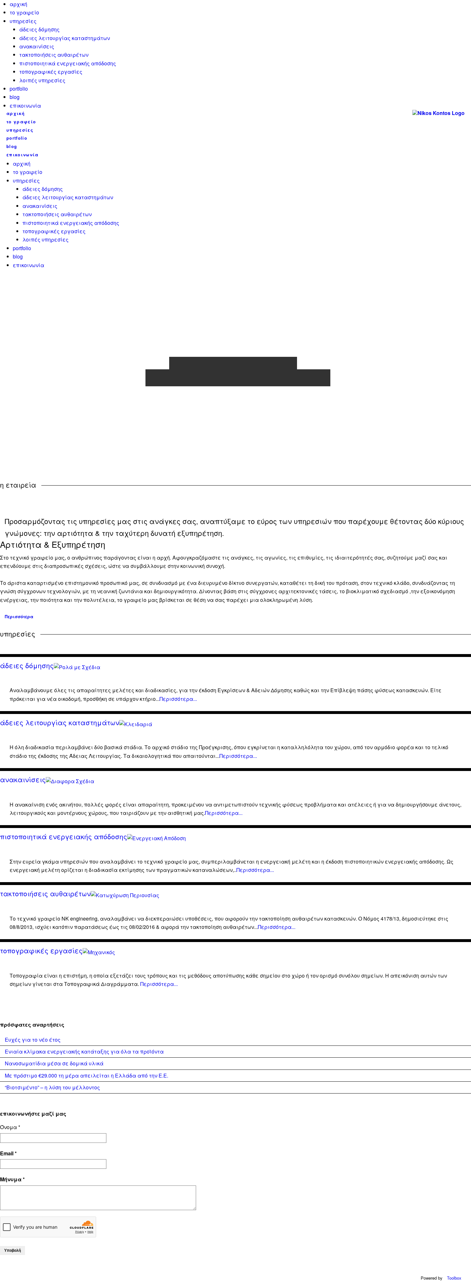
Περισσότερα (19, 616)
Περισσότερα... (178, 698)
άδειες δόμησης (39, 29)
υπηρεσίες (23, 21)
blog (15, 97)
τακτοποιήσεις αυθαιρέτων (53, 54)
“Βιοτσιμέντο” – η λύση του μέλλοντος (52, 1087)
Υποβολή (12, 1250)
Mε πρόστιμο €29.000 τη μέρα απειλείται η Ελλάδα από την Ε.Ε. (86, 1075)
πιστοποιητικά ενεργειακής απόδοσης (67, 63)
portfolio (19, 88)
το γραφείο (24, 12)
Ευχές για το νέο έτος (33, 1039)
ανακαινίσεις (36, 46)
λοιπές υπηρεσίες (42, 80)
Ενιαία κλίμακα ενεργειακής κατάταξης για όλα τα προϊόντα (84, 1051)
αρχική (18, 4)
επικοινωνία (25, 105)
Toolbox (454, 1278)
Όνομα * (10, 1127)
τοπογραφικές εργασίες (50, 71)
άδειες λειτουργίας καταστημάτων (64, 38)
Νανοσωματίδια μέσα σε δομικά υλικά (54, 1063)
